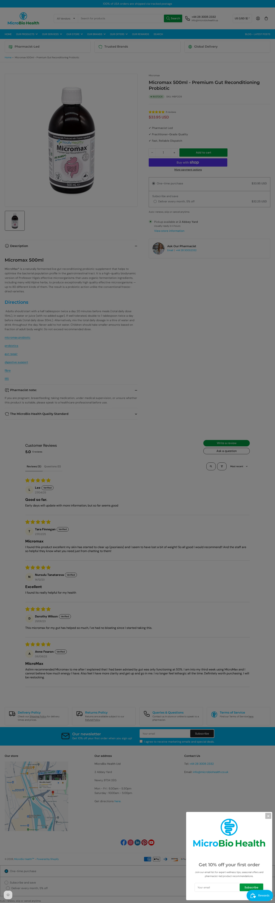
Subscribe (251, 887)
